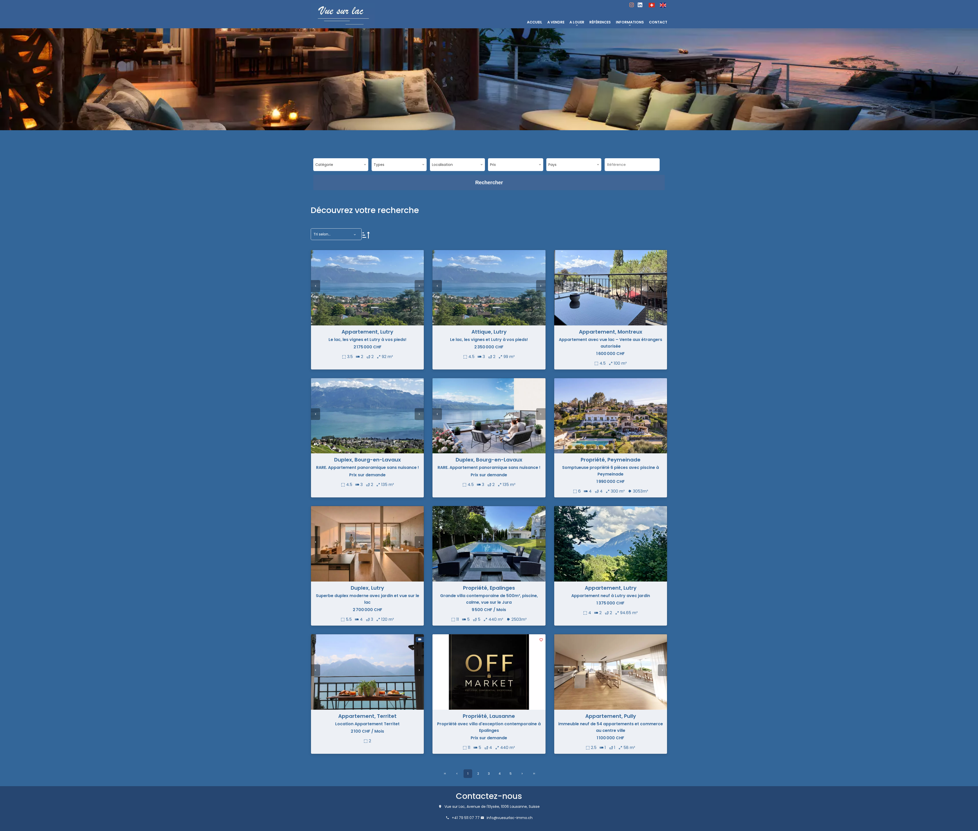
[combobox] (340, 164)
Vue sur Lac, (455, 806)
